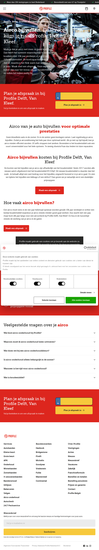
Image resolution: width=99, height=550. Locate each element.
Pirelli (38, 456)
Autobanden (9, 448)
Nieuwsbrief (73, 460)
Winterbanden (10, 468)
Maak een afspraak (48, 190)
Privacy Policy (29, 537)
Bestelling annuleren (77, 480)
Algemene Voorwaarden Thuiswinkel (16, 546)
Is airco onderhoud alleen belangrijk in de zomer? (29, 360)
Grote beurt (9, 456)
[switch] (37, 284)
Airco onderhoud (11, 497)
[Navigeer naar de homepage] (45, 8)
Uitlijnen (7, 485)
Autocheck (9, 501)
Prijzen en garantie (76, 485)
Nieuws (71, 456)
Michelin (40, 460)
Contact (71, 489)
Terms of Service (39, 537)
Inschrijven (49, 532)
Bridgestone (41, 452)
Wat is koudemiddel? (14, 377)
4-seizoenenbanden (13, 476)
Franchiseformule (76, 472)
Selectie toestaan (49, 300)
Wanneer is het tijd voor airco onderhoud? (25, 368)
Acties (71, 452)
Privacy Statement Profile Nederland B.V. (46, 546)
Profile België (74, 493)
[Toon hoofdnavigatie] (4, 8)
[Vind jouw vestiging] (94, 8)
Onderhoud (9, 464)
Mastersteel (41, 476)
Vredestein (41, 468)
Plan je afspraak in (72, 105)
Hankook (40, 448)
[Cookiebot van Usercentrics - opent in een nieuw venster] (85, 248)
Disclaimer (67, 546)
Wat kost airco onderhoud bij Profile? (23, 333)
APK (6, 460)
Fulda (38, 472)
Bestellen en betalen (77, 476)
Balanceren (9, 489)
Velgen (7, 493)
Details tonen (86, 292)
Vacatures (72, 464)
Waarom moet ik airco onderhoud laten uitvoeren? (29, 342)
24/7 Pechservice (12, 505)
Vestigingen (73, 448)
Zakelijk (71, 468)
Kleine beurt (9, 452)
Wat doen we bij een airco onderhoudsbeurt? (26, 351)
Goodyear (40, 464)
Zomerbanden (10, 472)
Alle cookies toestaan (81, 300)
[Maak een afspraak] (86, 8)
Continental (41, 480)
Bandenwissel (10, 480)
